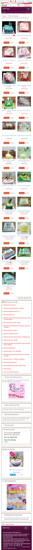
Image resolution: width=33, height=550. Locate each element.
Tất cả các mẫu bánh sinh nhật (11, 372)
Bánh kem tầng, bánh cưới (10, 362)
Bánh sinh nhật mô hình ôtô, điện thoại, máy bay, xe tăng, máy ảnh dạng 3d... (17, 318)
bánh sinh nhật (12, 546)
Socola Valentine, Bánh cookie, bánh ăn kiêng (15, 365)
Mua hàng (13, 474)
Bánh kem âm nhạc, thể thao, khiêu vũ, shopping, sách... (17, 337)
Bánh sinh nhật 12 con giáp (10, 330)
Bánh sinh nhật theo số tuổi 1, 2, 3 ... (12, 311)
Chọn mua (6, 42)
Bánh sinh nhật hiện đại (9, 348)
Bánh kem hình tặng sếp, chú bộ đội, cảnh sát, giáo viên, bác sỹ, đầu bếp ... (17, 344)
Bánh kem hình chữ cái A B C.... (11, 333)
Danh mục (6, 9)
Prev (26, 449)
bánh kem (19, 546)
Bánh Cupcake (7, 368)
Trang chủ (4, 16)
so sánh (12, 42)
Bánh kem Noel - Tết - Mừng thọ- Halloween (14, 359)
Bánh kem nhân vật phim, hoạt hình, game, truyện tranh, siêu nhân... (17, 326)
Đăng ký (29, 1)
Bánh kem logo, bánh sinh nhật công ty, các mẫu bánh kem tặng (17, 355)
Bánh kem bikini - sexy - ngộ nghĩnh (12, 351)
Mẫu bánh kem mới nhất (9, 305)
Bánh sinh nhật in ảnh (9, 314)
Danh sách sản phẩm (13, 16)
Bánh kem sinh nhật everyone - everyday (14, 308)
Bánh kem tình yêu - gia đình (10, 340)
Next (28, 449)
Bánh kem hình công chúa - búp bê (12, 322)
